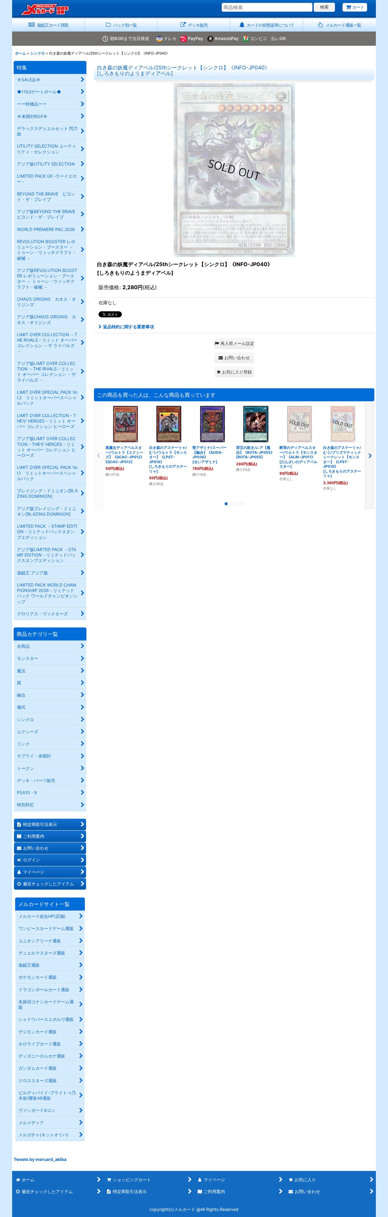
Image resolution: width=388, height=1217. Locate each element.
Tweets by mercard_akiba (40, 1159)
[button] (339, 25)
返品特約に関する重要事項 (128, 326)
